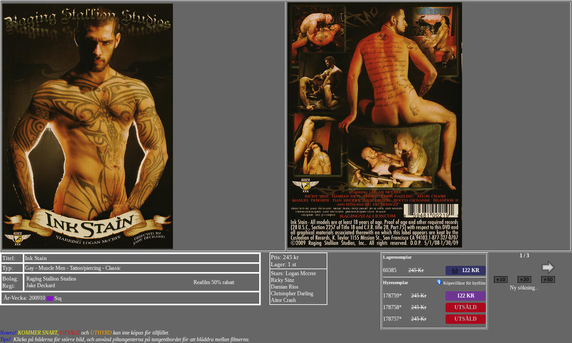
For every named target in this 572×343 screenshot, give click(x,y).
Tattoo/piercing (85, 268)
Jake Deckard (40, 285)
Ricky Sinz (282, 280)
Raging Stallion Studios (51, 279)
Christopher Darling (292, 293)
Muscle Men (51, 268)
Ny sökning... (524, 288)
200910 (37, 298)
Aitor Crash (283, 300)
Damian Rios (285, 287)
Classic (113, 268)
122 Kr (466, 296)
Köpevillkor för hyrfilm (464, 283)
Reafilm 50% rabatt (213, 282)
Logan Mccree (301, 273)
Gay (29, 268)
